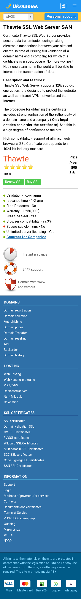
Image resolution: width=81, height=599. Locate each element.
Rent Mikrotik (13, 396)
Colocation (11, 402)
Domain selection (15, 316)
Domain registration (17, 310)
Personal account (61, 16)
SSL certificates (14, 421)
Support (9, 484)
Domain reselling (15, 338)
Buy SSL (33, 182)
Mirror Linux (12, 529)
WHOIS (8, 535)
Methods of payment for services (26, 496)
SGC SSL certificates (18, 454)
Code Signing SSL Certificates (24, 460)
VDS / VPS (11, 385)
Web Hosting (12, 374)
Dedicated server (15, 391)
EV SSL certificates (17, 437)
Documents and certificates (22, 507)
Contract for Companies (26, 237)
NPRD (8, 540)
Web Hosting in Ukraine (19, 379)
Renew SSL (13, 182)
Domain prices (13, 327)
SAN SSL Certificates (18, 466)
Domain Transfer (15, 333)
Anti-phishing (13, 321)
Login (7, 490)
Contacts (10, 501)
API (6, 344)
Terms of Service (15, 512)
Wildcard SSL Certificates (21, 443)
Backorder (11, 349)
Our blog (9, 524)
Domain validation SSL (19, 426)
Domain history (14, 355)
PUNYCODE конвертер (19, 518)
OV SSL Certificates (17, 432)
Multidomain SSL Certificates (23, 449)
